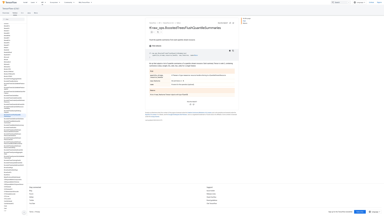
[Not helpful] (233, 23)
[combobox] (341, 2)
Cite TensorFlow (212, 203)
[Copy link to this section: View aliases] (163, 46)
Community (68, 2)
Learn (33, 2)
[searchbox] (13, 19)
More (36, 13)
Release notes (211, 194)
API (42, 2)
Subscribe (359, 212)
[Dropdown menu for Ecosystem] (60, 2)
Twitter (31, 200)
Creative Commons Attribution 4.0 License (199, 112)
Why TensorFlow (84, 2)
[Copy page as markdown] (158, 32)
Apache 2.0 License (150, 114)
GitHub (371, 2)
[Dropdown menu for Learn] (37, 2)
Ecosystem (54, 2)
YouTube (32, 203)
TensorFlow (152, 23)
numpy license (155, 116)
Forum (31, 194)
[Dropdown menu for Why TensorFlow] (92, 2)
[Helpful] (230, 23)
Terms (31, 212)
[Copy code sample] (233, 50)
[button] (192, 46)
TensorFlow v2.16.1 (10, 8)
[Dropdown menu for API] (46, 2)
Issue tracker (211, 191)
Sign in (379, 2)
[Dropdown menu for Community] (74, 2)
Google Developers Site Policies (177, 114)
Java (28, 13)
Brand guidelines (212, 200)
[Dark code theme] (230, 50)
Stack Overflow (211, 197)
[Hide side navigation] (24, 212)
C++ (22, 13)
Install (25, 2)
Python (15, 13)
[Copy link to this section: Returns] (157, 90)
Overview (5, 13)
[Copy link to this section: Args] (155, 71)
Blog (30, 191)
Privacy (37, 212)
